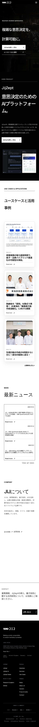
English (33, 721)
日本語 (27, 721)
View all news (28, 462)
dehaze (36, 2)
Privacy (6, 721)
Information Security (17, 721)
